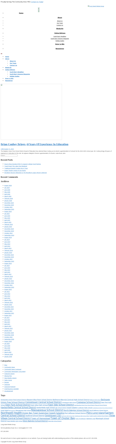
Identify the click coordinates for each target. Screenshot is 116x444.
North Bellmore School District (98, 410)
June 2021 (7, 320)
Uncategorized (8, 391)
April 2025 (7, 220)
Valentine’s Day (90, 418)
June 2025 (7, 216)
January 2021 (8, 330)
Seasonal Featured (9, 387)
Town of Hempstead (40, 418)
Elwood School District (101, 405)
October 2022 (8, 285)
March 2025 (7, 222)
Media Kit (59, 29)
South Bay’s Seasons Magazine (60, 38)
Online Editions (59, 33)
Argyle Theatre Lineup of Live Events (15, 170)
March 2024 (7, 248)
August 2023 (8, 263)
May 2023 (7, 270)
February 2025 (8, 224)
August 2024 (8, 237)
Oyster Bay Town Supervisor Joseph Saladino (43, 413)
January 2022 (8, 304)
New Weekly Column (10, 378)
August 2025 (8, 211)
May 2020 (7, 348)
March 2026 (7, 196)
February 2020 (8, 354)
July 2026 (7, 187)
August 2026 (8, 185)
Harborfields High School (45, 407)
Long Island (4, 410)
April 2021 (7, 324)
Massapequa (12, 410)
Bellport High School (95, 400)
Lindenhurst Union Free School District (102, 407)
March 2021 (7, 326)
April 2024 (7, 246)
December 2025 (9, 203)
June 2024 (7, 242)
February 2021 (8, 328)
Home (21, 13)
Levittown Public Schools (85, 408)
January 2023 (8, 278)
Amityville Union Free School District (14, 400)
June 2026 (7, 190)
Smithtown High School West (82, 416)
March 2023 (7, 274)
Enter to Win (59, 44)
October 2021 (8, 311)
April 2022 (7, 298)
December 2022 (9, 281)
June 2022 (7, 294)
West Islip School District (54, 421)
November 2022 (9, 283)
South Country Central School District (99, 416)
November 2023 (9, 257)
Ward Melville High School (14, 421)
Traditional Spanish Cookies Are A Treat (16, 168)
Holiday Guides (59, 41)
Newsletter (60, 49)
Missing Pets (8, 376)
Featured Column (9, 374)
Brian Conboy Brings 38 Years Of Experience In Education (34, 144)
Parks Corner (8, 380)
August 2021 (8, 315)
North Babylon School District (76, 410)
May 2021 (7, 322)
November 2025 (9, 205)
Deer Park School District (17, 404)
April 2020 (7, 350)
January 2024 (8, 252)
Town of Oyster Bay (62, 418)
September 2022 (9, 287)
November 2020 (9, 335)
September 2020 (9, 339)
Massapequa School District (47, 410)
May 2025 (7, 218)
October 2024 (8, 233)
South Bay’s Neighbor (59, 36)
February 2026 (8, 198)
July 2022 (7, 291)
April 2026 (7, 194)
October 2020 (8, 337)
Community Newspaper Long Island (14, 371)
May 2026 (7, 192)
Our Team (60, 23)
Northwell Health (11, 412)
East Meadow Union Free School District (84, 405)
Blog (5, 365)
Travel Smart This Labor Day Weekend (15, 166)
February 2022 (8, 302)
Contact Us (60, 25)
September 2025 (9, 209)
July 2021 (7, 317)
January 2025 (8, 226)
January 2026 (8, 200)
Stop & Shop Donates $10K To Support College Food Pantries (22, 164)
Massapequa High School (23, 410)
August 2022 (8, 289)
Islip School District (60, 408)
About (60, 18)
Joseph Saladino (72, 408)
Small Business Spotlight (11, 389)
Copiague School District (89, 402)
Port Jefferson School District (75, 413)
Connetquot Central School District (43, 402)
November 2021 (9, 309)
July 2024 (7, 239)
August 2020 (8, 341)
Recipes (6, 382)
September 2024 (9, 235)
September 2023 (9, 261)
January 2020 (8, 356)
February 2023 (8, 276)
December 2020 (9, 333)
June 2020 (7, 346)
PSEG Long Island (95, 412)
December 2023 (9, 255)
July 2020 (7, 343)
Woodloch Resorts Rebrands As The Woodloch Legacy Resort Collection (25, 173)
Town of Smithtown (80, 418)
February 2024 (8, 250)
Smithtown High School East (67, 416)
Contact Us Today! (37, 2)
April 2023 (7, 272)
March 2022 (7, 300)
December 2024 (9, 229)
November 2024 (9, 231)
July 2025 (7, 213)
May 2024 (7, 244)
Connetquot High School (69, 402)
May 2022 (7, 296)
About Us (60, 21)
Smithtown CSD (53, 415)
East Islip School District (61, 404)
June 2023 (7, 268)
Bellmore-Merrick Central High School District (71, 399)
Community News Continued (12, 369)
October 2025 (8, 207)
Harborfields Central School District (18, 407)
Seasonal (7, 384)
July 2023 (7, 265)
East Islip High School (39, 405)
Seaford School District (35, 415)
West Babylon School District (35, 421)
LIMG (2, 149)
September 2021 (9, 313)
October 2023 (8, 259)
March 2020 (7, 352)
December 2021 (9, 307)
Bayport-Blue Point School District (39, 400)
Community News (9, 367)
